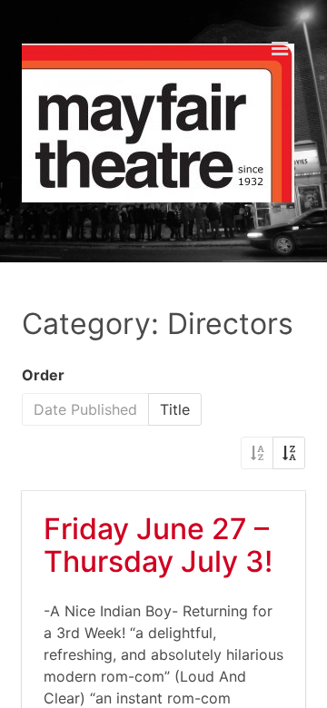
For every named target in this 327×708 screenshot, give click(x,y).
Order (43, 375)
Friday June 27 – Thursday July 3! (158, 545)
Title (175, 409)
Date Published (85, 409)
